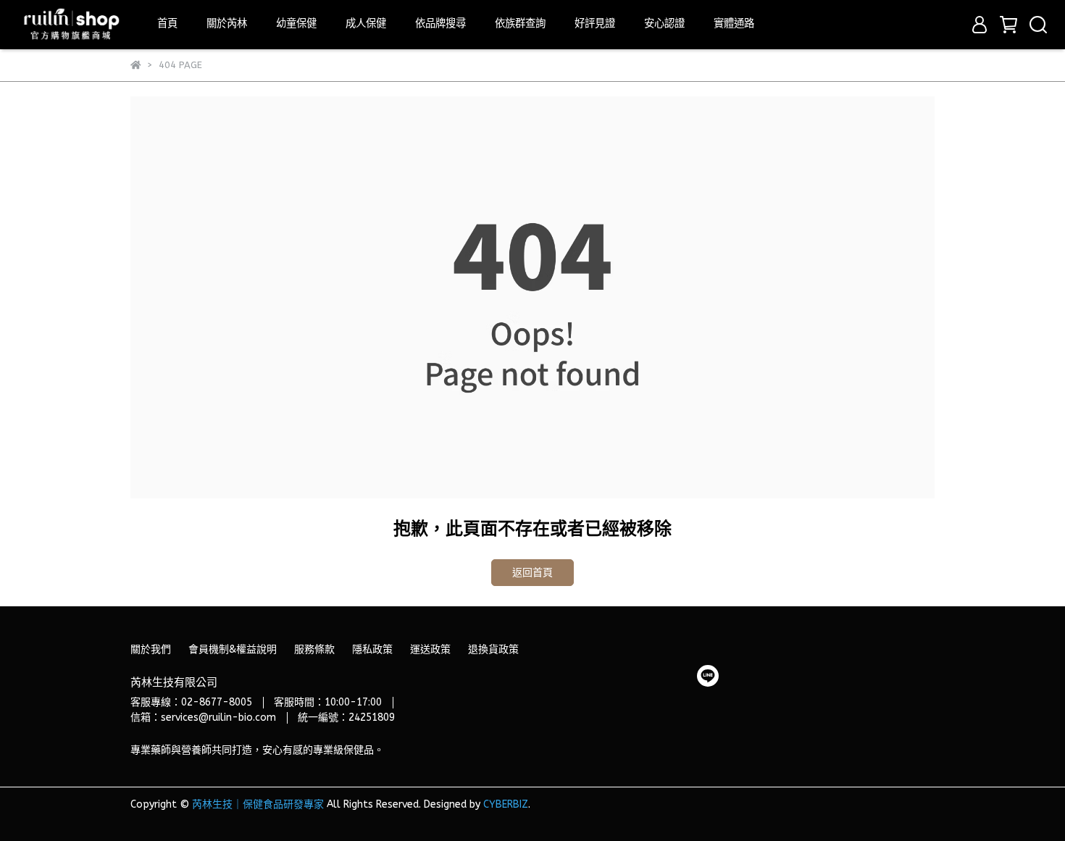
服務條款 (314, 649)
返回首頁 (532, 572)
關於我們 (150, 649)
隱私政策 (372, 649)
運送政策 (430, 649)
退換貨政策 (493, 649)
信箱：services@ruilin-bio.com (203, 717)
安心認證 (664, 23)
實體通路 (734, 23)
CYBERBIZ (505, 804)
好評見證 (595, 23)
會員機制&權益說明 (232, 649)
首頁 (167, 23)
